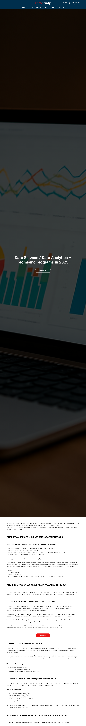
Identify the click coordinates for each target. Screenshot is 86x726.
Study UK (46, 7)
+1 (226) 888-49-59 (66, 2)
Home (23, 7)
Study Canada (30, 7)
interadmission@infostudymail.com (71, 3)
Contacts (52, 7)
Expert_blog (60, 7)
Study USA (38, 7)
